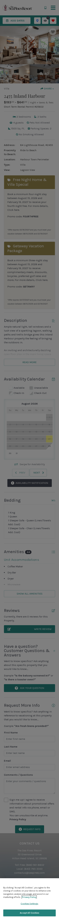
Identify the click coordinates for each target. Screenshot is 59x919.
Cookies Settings (29, 903)
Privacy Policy (29, 897)
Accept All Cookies (29, 913)
